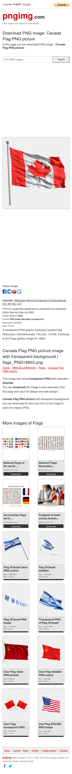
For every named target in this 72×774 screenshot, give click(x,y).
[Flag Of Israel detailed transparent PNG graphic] (51, 548)
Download (16, 474)
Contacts (64, 750)
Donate (35, 750)
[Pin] (14, 292)
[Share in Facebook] (5, 292)
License (16, 750)
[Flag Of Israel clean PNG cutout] (16, 548)
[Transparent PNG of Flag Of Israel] (51, 600)
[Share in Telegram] (9, 292)
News (25, 750)
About (7, 750)
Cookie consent (49, 750)
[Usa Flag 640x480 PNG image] (51, 705)
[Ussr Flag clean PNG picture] (16, 652)
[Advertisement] (36, 101)
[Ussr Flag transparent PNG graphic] (16, 705)
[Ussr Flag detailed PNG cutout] (51, 652)
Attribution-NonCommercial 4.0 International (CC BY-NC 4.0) (34, 302)
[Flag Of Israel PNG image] (16, 600)
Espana (26, 4)
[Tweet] (19, 292)
